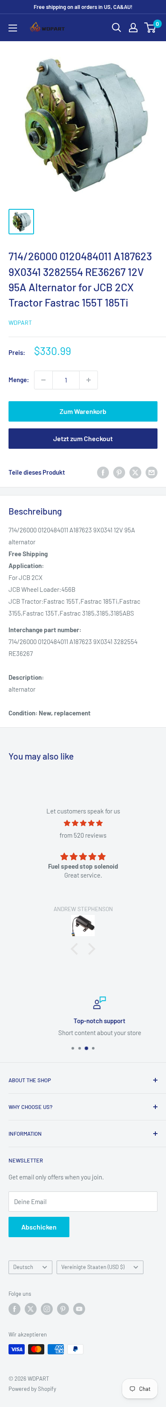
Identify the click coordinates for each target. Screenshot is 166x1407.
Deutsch (23, 1266)
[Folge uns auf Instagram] (47, 1309)
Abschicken (39, 1227)
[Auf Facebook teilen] (103, 472)
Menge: (19, 379)
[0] (150, 28)
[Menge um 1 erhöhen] (88, 380)
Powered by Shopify (32, 1388)
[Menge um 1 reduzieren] (43, 380)
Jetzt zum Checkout (83, 438)
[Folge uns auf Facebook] (14, 1309)
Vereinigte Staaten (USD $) (92, 1266)
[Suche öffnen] (116, 27)
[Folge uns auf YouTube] (79, 1309)
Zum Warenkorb (83, 411)
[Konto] (133, 27)
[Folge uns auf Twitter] (31, 1309)
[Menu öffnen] (13, 28)
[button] (77, 949)
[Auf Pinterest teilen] (119, 472)
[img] (83, 823)
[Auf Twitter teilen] (135, 472)
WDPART (20, 322)
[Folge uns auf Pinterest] (63, 1309)
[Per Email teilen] (151, 472)
